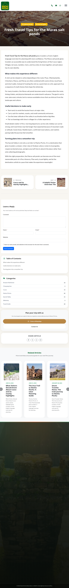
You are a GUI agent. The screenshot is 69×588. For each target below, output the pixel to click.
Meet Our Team (20, 572)
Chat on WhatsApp (35, 321)
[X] (32, 340)
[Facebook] (28, 340)
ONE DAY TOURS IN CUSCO (44, 468)
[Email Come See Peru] (56, 5)
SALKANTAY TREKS (42, 478)
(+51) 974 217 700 (7, 467)
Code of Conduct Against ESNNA (11, 511)
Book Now (29, 572)
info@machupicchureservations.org (16, 494)
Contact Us (34, 326)
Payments (43, 572)
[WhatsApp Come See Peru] (60, 5)
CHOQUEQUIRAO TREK (43, 465)
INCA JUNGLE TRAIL (42, 470)
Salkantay (6, 300)
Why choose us (5, 572)
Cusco (5, 289)
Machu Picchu (28, 24)
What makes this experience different (14, 262)
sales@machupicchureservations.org (15, 499)
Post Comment (8, 248)
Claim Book (5, 579)
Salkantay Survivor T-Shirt (9, 522)
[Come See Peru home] (5, 6)
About (12, 572)
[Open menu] (66, 5)
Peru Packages (6, 519)
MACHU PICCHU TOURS (43, 476)
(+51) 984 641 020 (7, 469)
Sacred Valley (42, 24)
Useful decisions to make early (12, 266)
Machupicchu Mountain (9, 516)
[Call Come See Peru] (52, 5)
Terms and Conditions (53, 572)
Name (5, 230)
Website (5, 237)
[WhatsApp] (36, 340)
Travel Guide (6, 304)
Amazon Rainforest (8, 282)
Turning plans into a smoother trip (13, 269)
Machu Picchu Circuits (8, 514)
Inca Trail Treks (41, 473)
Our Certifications (34, 575)
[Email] (40, 340)
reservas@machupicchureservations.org (17, 496)
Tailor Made (6, 524)
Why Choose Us (7, 532)
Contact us (36, 572)
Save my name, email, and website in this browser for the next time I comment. (26, 244)
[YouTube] (37, 567)
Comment (6, 214)
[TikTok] (41, 567)
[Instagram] (32, 567)
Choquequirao (7, 286)
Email (37, 230)
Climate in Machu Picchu (9, 508)
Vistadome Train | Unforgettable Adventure (14, 530)
